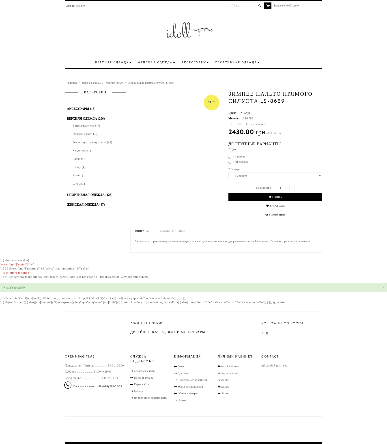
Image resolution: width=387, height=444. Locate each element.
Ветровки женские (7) (86, 125)
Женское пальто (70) (85, 134)
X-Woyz (245, 112)
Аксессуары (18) (81, 108)
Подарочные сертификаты (150, 397)
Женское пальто (114, 82)
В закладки (277, 205)
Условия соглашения (190, 386)
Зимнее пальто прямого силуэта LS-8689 (151, 82)
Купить (277, 197)
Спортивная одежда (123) (89, 194)
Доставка (183, 373)
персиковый (241, 161)
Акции (225, 393)
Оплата (182, 400)
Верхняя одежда (91, 82)
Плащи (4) (79, 167)
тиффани (239, 156)
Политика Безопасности (193, 379)
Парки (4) (78, 158)
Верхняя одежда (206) (86, 118)
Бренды (139, 391)
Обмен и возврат (188, 393)
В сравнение (277, 214)
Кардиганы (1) (82, 150)
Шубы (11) (79, 183)
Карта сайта (141, 384)
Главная (72, 82)
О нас (181, 366)
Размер (234, 169)
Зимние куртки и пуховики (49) (92, 142)
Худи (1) (78, 175)
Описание (142, 231)
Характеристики (172, 231)
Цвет (233, 149)
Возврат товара (143, 377)
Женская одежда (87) (86, 204)
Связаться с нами (144, 371)
